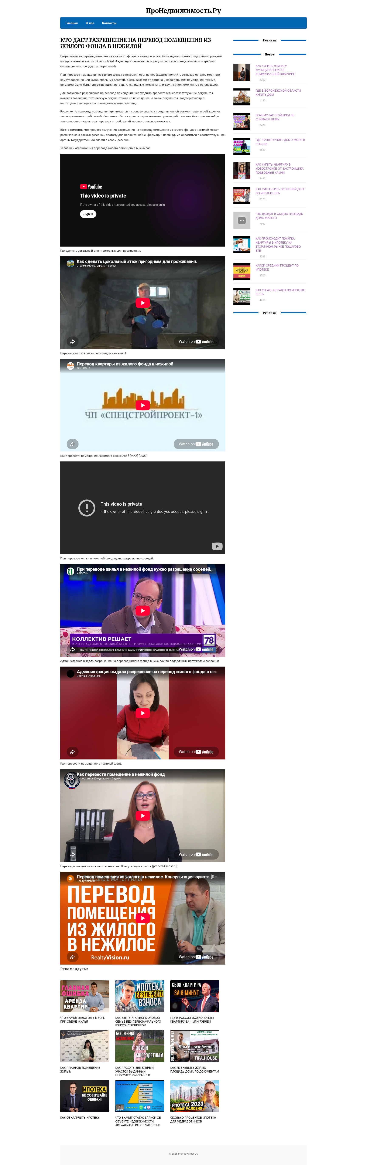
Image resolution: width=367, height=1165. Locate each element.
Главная (72, 23)
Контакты (109, 23)
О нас (90, 23)
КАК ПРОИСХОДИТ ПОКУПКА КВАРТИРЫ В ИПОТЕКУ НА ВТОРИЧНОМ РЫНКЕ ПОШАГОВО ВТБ (278, 244)
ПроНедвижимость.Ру (183, 11)
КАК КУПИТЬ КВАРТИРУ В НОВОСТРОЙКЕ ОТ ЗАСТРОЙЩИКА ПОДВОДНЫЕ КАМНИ (280, 168)
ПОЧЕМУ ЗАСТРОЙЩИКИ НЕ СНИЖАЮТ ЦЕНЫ (275, 117)
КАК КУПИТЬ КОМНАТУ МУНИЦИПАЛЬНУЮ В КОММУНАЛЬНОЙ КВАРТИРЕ (275, 70)
